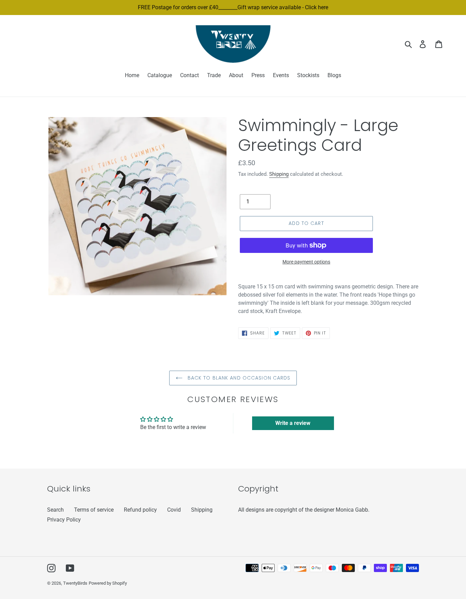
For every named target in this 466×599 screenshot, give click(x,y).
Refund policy (140, 510)
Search (55, 510)
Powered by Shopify (108, 583)
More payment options (306, 262)
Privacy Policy (64, 519)
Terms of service (94, 510)
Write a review (292, 423)
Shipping (279, 174)
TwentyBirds (75, 583)
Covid (174, 510)
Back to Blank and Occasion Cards (238, 377)
